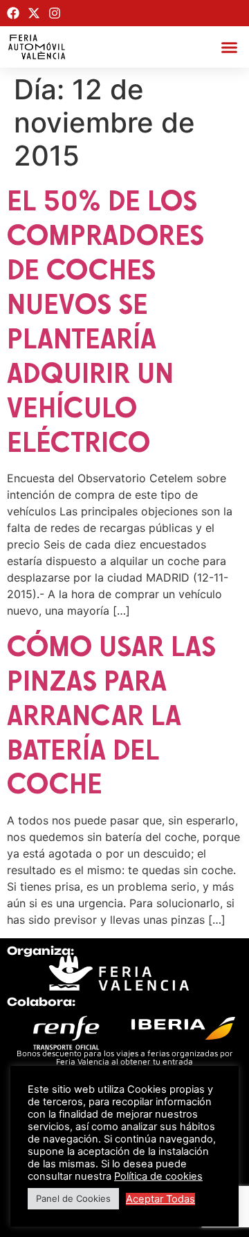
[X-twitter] (34, 13)
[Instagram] (54, 13)
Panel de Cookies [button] (73, 1198)
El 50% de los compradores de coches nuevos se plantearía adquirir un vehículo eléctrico (105, 320)
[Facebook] (13, 13)
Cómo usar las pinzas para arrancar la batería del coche (111, 715)
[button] (229, 47)
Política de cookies (158, 1176)
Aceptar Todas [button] (160, 1199)
